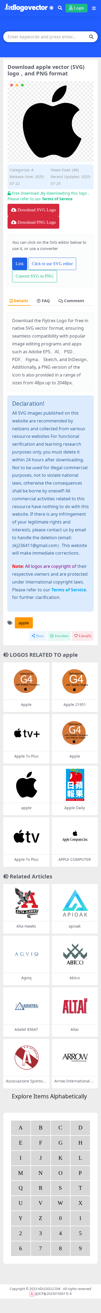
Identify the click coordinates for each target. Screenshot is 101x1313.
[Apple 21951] (75, 681)
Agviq (26, 977)
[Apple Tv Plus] (27, 732)
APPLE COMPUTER (74, 859)
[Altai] (75, 1006)
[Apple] (27, 681)
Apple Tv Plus (26, 756)
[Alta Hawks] (27, 902)
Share (40, 636)
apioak (75, 926)
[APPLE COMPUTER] (75, 836)
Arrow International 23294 (73, 1083)
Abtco (74, 977)
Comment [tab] (74, 301)
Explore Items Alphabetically (49, 1096)
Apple (26, 704)
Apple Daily (74, 807)
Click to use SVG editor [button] (52, 263)
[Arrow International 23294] (75, 1057)
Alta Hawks (26, 926)
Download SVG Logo (37, 210)
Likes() (85, 636)
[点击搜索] (91, 36)
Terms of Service (57, 198)
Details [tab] (21, 301)
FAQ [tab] (46, 301)
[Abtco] (75, 954)
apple (24, 622)
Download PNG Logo (37, 222)
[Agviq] (27, 954)
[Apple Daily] (75, 784)
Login (79, 8)
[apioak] (75, 902)
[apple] (27, 784)
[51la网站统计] (31, 1293)
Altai (75, 1029)
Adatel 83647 (26, 1029)
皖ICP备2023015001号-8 (53, 1293)
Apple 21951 (75, 704)
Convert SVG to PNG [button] (35, 276)
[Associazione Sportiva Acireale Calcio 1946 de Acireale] (27, 1057)
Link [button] (20, 263)
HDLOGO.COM (49, 1289)
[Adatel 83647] (27, 1006)
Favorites (61, 636)
